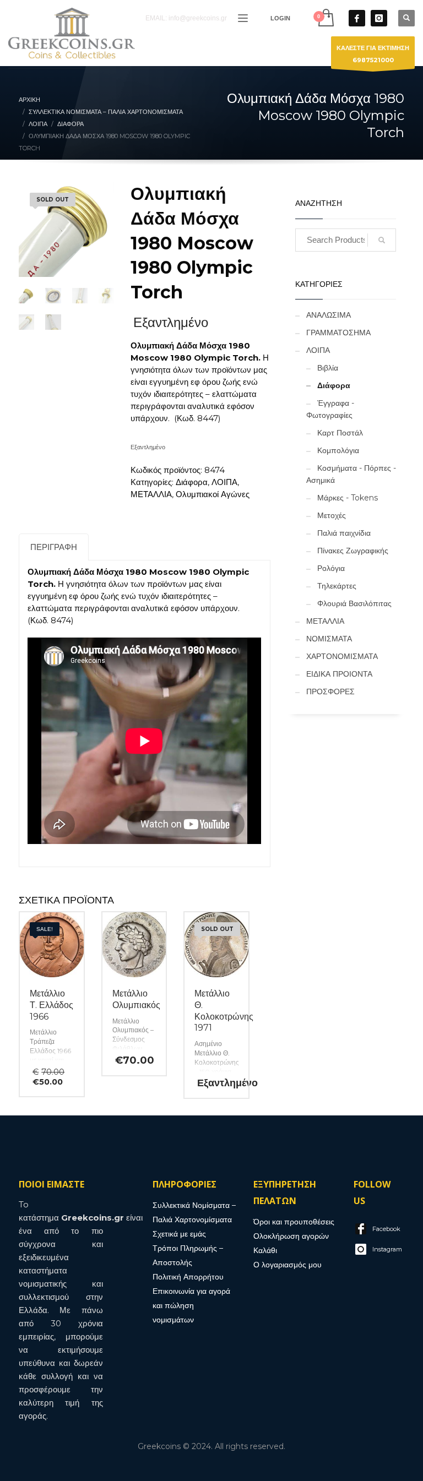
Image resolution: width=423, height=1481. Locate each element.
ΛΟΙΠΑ (224, 482)
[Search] (381, 240)
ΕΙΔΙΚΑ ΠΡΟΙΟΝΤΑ (339, 674)
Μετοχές (331, 515)
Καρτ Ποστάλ (340, 433)
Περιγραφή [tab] (53, 547)
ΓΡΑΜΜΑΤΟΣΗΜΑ (338, 332)
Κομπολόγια (338, 450)
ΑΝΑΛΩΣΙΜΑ (328, 315)
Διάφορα (192, 482)
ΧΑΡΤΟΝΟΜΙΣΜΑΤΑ (342, 656)
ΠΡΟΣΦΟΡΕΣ (330, 691)
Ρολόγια (331, 568)
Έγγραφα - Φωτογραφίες (330, 409)
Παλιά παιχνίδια (344, 533)
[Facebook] (357, 18)
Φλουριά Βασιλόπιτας (354, 603)
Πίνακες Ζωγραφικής (352, 551)
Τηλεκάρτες (336, 586)
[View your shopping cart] (325, 18)
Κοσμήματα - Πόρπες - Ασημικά (351, 474)
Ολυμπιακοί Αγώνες (213, 494)
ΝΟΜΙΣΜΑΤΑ (329, 639)
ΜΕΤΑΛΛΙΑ (151, 494)
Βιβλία (327, 368)
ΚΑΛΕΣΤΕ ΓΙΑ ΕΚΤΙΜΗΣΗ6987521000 (373, 54)
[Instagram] (379, 18)
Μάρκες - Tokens (347, 498)
